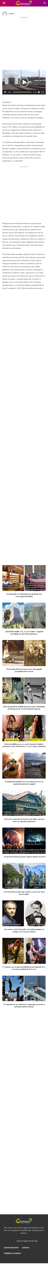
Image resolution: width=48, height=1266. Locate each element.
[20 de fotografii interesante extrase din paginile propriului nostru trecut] (24, 653)
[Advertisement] (24, 43)
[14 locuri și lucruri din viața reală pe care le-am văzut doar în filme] (24, 876)
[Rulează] (5, 92)
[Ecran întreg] (42, 92)
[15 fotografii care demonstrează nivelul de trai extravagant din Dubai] (24, 578)
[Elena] (5, 13)
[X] (20, 351)
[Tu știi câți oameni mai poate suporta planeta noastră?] (24, 840)
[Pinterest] (27, 351)
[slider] (22, 92)
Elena (12, 13)
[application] (24, 82)
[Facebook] (12, 351)
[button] (24, 82)
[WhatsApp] (35, 351)
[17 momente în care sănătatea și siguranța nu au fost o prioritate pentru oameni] (24, 988)
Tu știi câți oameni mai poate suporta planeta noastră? (25, 857)
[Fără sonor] (39, 92)
